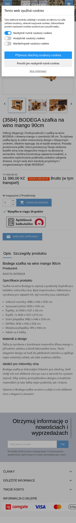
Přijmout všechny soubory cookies (38, 55)
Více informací (38, 71)
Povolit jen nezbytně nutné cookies (38, 63)
